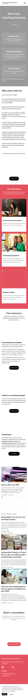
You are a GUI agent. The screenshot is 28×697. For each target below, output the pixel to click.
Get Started (14, 24)
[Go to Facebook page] (3, 667)
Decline (11, 694)
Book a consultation (14, 644)
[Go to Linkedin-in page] (13, 667)
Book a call (14, 178)
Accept (4, 694)
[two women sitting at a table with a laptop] (14, 243)
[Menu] (25, 3)
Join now (14, 453)
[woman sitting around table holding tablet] (14, 209)
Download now (14, 367)
